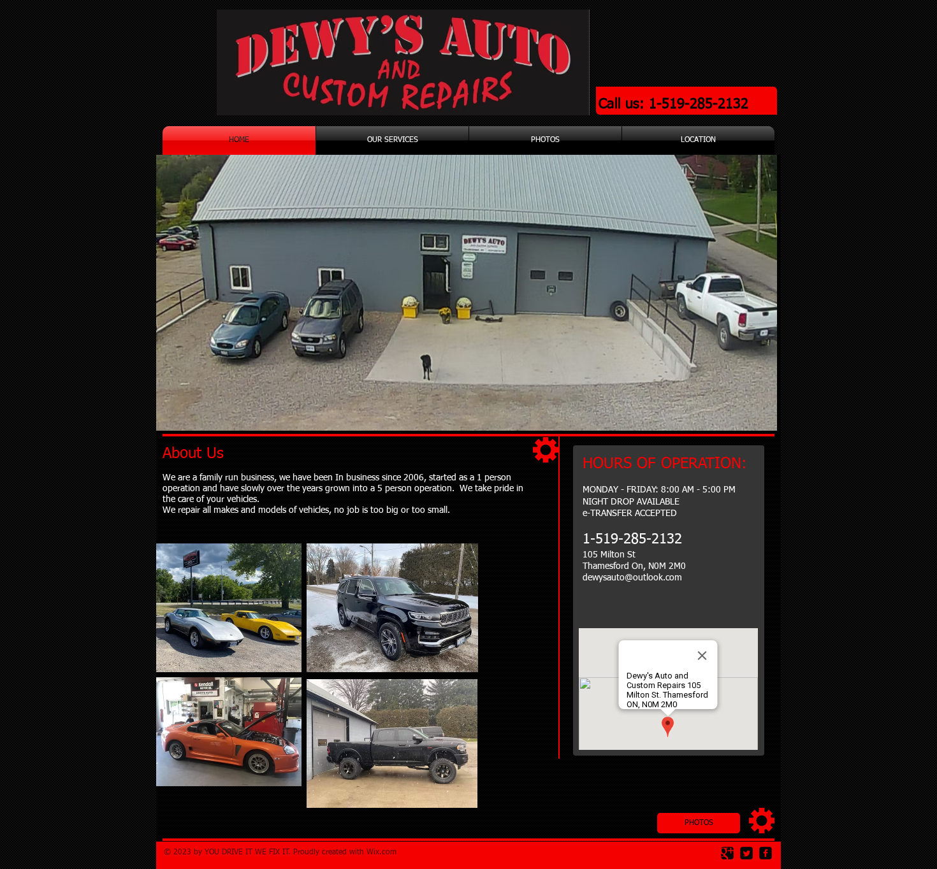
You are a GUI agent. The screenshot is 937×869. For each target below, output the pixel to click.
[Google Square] (727, 853)
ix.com (385, 852)
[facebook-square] (765, 853)
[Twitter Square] (746, 853)
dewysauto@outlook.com (632, 577)
